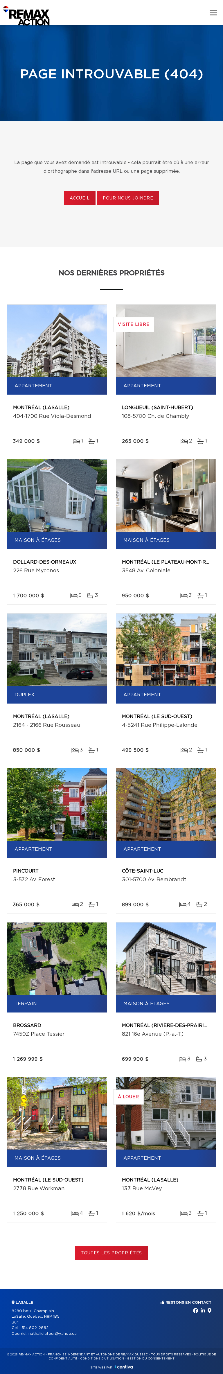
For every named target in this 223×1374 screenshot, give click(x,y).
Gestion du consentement (151, 1358)
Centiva (123, 1367)
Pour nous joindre (128, 198)
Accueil (80, 198)
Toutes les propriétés (111, 1253)
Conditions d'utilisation (102, 1358)
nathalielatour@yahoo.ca (52, 1334)
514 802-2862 (34, 1328)
